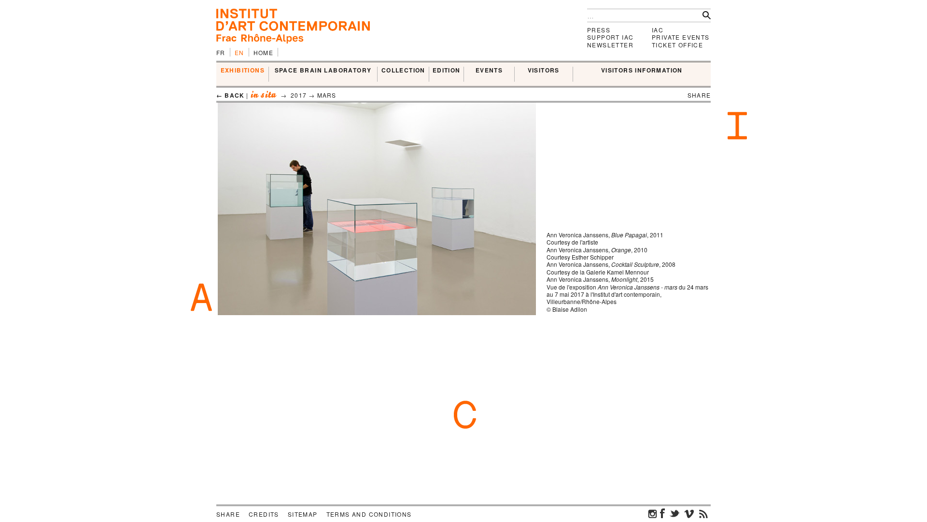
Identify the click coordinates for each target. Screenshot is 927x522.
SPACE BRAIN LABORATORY (323, 70)
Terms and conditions (369, 514)
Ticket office (677, 45)
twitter (674, 513)
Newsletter (610, 45)
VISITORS (544, 70)
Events (489, 70)
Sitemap (303, 514)
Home (263, 52)
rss (703, 513)
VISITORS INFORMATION (642, 70)
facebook (662, 513)
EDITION (447, 70)
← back (230, 95)
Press (598, 30)
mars (327, 95)
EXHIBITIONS (243, 70)
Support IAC (610, 37)
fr (220, 52)
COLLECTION (403, 70)
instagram (653, 513)
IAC (657, 30)
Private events (681, 37)
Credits (264, 514)
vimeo (689, 513)
